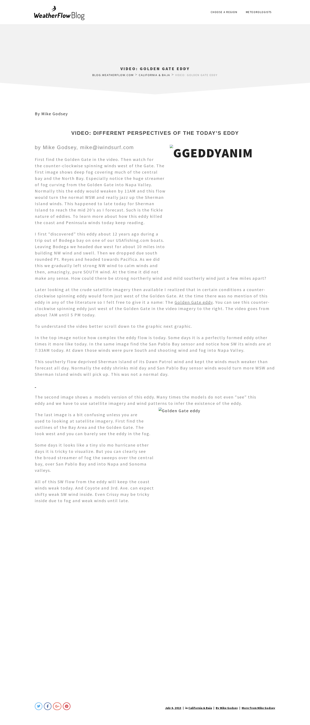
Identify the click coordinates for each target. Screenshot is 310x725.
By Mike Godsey (51, 113)
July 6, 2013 (173, 708)
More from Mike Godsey (258, 708)
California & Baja (200, 708)
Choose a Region (224, 12)
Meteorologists (259, 12)
